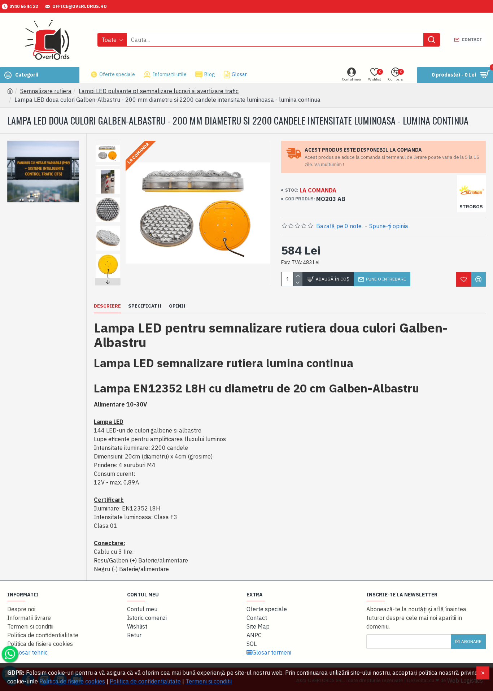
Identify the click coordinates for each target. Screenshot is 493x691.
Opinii (177, 306)
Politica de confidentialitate (145, 681)
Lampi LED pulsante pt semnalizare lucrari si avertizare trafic (159, 91)
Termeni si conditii (209, 681)
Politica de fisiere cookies (72, 681)
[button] (108, 142)
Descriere (107, 306)
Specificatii (145, 306)
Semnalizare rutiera (45, 91)
